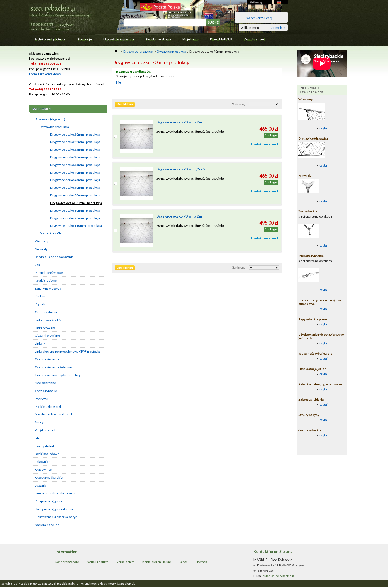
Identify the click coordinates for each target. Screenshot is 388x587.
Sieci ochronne (45, 383)
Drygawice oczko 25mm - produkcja (75, 149)
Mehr (120, 82)
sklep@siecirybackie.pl (279, 576)
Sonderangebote (67, 562)
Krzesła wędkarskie (49, 477)
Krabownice (43, 470)
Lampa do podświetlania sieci (55, 493)
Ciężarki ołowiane (47, 336)
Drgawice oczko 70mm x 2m (179, 122)
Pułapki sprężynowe (49, 273)
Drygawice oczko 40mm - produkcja (75, 172)
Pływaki (40, 304)
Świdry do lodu (45, 446)
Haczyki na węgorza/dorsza (54, 509)
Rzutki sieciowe (46, 281)
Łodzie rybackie (46, 391)
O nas (183, 562)
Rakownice (42, 462)
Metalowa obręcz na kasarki (54, 414)
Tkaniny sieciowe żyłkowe (53, 367)
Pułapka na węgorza (48, 501)
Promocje (85, 39)
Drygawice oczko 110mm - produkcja (76, 226)
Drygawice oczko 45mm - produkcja (75, 180)
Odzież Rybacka (46, 312)
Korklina (41, 296)
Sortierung (238, 104)
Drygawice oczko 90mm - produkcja (75, 218)
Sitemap (201, 562)
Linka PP (40, 343)
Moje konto (190, 39)
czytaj (323, 128)
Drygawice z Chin (52, 233)
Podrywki (41, 399)
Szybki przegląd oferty (47, 40)
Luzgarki (41, 485)
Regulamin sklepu (158, 39)
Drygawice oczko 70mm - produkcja (76, 203)
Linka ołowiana (45, 328)
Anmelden (278, 27)
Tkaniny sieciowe (47, 359)
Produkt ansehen (263, 144)
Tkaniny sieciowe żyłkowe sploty (58, 375)
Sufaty (39, 422)
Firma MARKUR (221, 39)
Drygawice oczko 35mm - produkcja (75, 165)
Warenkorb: (259, 18)
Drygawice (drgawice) (50, 119)
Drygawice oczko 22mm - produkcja (75, 142)
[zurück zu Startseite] (115, 51)
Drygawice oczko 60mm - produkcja (75, 195)
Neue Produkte (97, 562)
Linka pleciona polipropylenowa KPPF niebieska (68, 351)
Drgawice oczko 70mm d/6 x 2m (182, 169)
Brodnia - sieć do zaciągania (54, 257)
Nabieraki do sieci (47, 525)
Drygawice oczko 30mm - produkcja (75, 157)
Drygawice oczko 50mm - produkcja (75, 187)
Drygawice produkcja (54, 127)
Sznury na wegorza (48, 288)
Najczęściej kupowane (118, 39)
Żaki (38, 265)
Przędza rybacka (46, 430)
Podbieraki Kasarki (48, 407)
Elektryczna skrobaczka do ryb (56, 517)
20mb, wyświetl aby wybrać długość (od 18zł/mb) (190, 179)
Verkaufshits (125, 562)
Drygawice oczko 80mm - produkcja (75, 210)
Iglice (38, 438)
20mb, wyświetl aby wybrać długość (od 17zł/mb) (190, 131)
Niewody (41, 249)
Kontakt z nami (254, 39)
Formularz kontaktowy (45, 74)
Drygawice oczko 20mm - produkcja (75, 134)
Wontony (41, 241)
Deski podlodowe (47, 454)
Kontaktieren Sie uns (157, 562)
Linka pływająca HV (48, 320)
